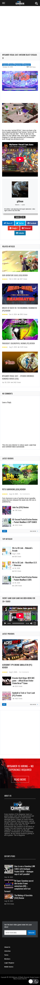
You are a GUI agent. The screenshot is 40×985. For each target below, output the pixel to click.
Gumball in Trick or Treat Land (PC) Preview (23, 694)
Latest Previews (8, 634)
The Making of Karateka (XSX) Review (23, 896)
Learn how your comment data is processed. (19, 446)
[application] (20, 616)
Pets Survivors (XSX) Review (14, 489)
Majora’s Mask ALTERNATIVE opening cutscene (22, 578)
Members (7, 959)
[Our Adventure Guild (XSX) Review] (20, 261)
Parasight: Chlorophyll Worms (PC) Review (18, 343)
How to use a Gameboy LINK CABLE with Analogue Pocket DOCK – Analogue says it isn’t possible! (24, 870)
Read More (20, 779)
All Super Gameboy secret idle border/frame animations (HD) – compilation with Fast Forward (19, 886)
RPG (23, 217)
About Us (7, 947)
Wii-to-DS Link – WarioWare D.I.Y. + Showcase (24, 548)
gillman (20, 201)
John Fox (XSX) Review (20, 507)
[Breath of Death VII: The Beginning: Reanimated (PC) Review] (20, 294)
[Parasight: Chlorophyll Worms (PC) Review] (20, 329)
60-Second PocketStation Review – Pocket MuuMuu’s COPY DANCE (24, 520)
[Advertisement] (20, 28)
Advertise (7, 951)
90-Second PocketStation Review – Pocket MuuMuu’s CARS (24, 563)
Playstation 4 (18, 65)
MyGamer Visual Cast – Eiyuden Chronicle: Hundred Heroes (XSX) (18, 377)
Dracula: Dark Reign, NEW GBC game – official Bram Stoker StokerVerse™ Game (23, 681)
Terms (6, 955)
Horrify (24, 978)
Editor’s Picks (9, 856)
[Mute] (31, 623)
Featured (5, 65)
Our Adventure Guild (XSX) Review (15, 275)
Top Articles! (7, 539)
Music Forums (17, 978)
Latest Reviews (7, 458)
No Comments (25, 494)
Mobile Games (8, 967)
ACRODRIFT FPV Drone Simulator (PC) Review (17, 666)
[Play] (5, 623)
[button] (33, 981)
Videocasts (27, 65)
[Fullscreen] (35, 623)
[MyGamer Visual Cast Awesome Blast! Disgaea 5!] (20, 81)
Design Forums (34, 977)
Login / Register (9, 963)
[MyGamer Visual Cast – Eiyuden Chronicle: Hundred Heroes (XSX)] (20, 362)
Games (11, 65)
